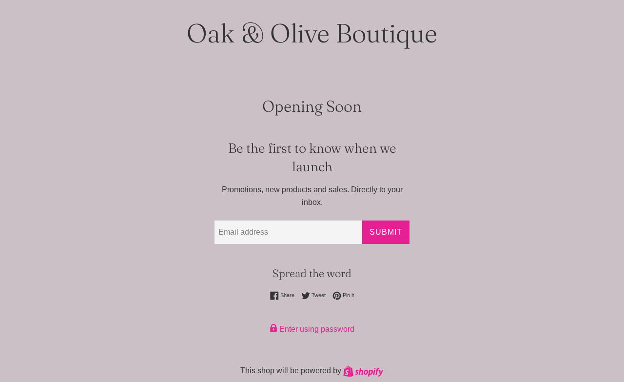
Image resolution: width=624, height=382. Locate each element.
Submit (386, 232)
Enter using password (315, 329)
